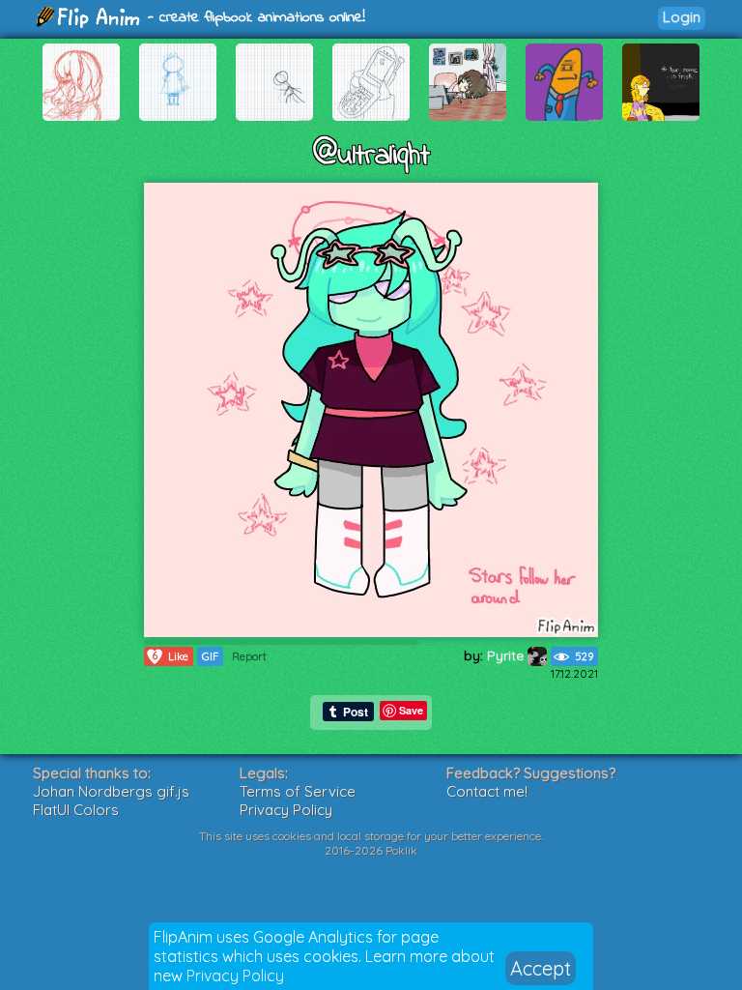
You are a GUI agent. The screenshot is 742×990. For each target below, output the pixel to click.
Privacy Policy (235, 975)
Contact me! (487, 791)
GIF (210, 656)
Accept (540, 968)
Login (681, 17)
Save (411, 710)
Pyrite (507, 655)
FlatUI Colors (76, 810)
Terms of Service (298, 791)
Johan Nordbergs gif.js (111, 791)
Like (170, 656)
